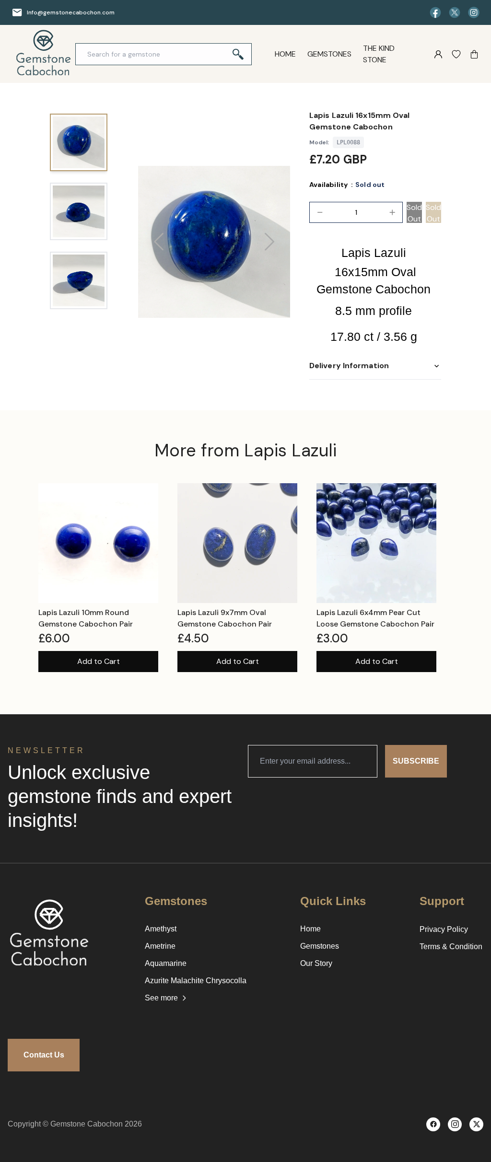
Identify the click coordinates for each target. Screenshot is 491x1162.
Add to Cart (98, 661)
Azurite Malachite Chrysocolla (195, 980)
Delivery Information (349, 365)
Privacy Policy (444, 929)
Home (285, 54)
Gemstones (329, 54)
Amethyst (160, 929)
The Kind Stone (379, 54)
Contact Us (43, 1055)
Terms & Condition (451, 946)
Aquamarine (166, 963)
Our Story (316, 963)
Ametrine (160, 946)
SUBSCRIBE (416, 761)
